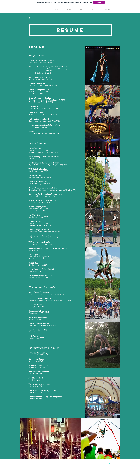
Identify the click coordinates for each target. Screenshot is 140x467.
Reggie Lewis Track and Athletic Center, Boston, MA (52, 190)
